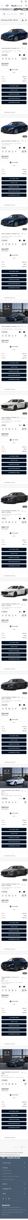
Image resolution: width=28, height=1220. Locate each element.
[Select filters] (23, 20)
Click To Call (14, 90)
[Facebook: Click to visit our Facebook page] (3, 1198)
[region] (14, 78)
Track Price (15, 69)
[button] (26, 35)
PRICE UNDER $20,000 (8, 1179)
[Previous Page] (14, 1147)
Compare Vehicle (9, 112)
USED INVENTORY (7, 1173)
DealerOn (17, 1207)
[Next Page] (17, 1147)
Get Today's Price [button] (14, 86)
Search (22, 13)
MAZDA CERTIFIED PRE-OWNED (11, 1176)
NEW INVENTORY (7, 1170)
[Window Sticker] (25, 59)
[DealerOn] (6, 1205)
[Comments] (23, 59)
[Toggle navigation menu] (2, 6)
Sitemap (4, 1209)
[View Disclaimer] (15, 58)
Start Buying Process (14, 98)
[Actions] (25, 48)
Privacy (10, 1209)
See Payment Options (14, 102)
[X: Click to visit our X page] (6, 1198)
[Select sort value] (25, 20)
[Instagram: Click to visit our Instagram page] (9, 1198)
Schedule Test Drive (14, 94)
